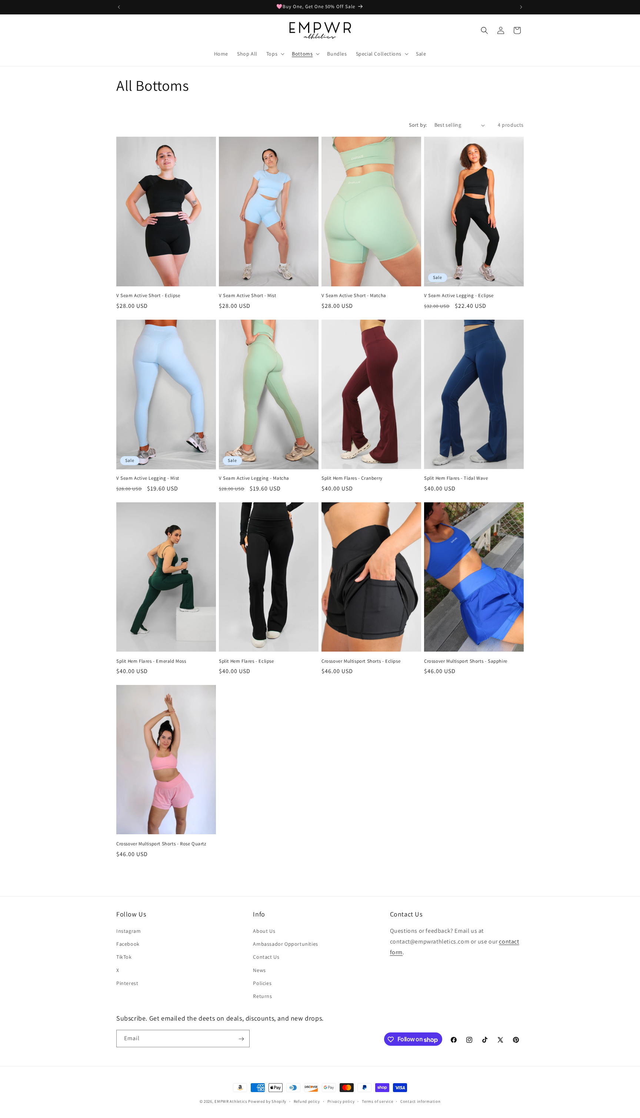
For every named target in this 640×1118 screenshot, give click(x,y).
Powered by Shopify (267, 1101)
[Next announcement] (521, 7)
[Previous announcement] (119, 7)
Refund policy (307, 1101)
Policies (262, 983)
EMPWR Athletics (230, 1101)
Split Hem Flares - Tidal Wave (456, 478)
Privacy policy (341, 1101)
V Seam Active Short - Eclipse (148, 296)
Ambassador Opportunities (285, 944)
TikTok (124, 957)
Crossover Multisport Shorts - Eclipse (360, 661)
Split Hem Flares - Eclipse (246, 661)
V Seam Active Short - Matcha (353, 296)
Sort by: (418, 125)
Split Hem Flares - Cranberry (352, 478)
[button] (274, 53)
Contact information (420, 1101)
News (259, 970)
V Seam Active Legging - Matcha (254, 478)
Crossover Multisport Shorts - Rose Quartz (161, 844)
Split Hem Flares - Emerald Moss (151, 661)
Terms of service (377, 1101)
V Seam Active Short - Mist (247, 296)
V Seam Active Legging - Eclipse (459, 296)
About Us (264, 931)
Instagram (128, 931)
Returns (262, 996)
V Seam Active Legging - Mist (147, 478)
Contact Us (266, 957)
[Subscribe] (241, 1039)
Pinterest (127, 983)
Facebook (128, 944)
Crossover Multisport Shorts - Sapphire (465, 661)
